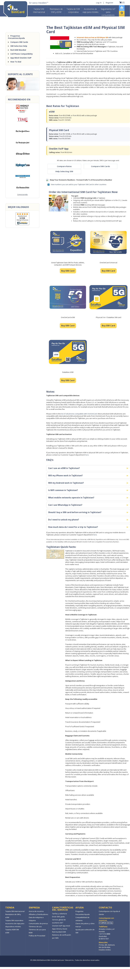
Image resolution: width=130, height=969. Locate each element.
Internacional (39, 10)
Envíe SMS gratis (58, 916)
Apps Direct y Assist (59, 929)
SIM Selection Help (18, 46)
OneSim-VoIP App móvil (61, 926)
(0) (123, 2)
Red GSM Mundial (18, 50)
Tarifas (121, 9)
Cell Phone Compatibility (21, 54)
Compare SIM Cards (100, 166)
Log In (98, 2)
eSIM (7, 932)
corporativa (73, 10)
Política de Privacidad (37, 936)
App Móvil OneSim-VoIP (20, 58)
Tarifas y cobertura (59, 913)
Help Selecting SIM (64, 171)
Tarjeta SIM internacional (14, 911)
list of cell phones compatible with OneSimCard (79, 414)
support (121, 15)
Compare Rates (64, 166)
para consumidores (108, 12)
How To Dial (15, 61)
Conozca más (22, 194)
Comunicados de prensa (38, 923)
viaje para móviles (90, 10)
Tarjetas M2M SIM (12, 929)
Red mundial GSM (59, 932)
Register (109, 2)
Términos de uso (35, 926)
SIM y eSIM (56, 10)
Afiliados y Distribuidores (38, 914)
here (87, 455)
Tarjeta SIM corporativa (14, 920)
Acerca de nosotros (36, 911)
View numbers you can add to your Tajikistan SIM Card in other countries (78, 184)
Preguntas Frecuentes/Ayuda (16, 37)
